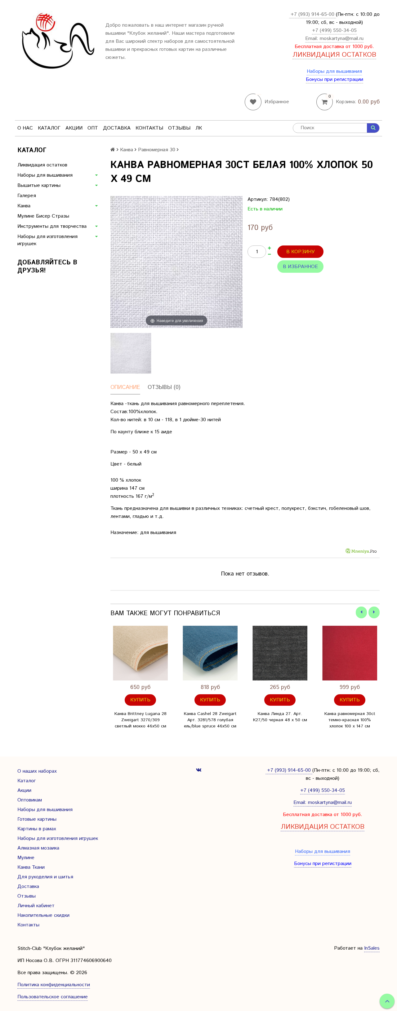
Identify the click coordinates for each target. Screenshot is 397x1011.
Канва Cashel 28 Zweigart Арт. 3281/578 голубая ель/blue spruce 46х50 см (210, 720)
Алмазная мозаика (38, 848)
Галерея (26, 195)
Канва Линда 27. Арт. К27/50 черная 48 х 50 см (280, 717)
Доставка (117, 128)
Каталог (49, 128)
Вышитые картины (38, 185)
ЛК (198, 128)
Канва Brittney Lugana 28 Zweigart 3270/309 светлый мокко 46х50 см (140, 720)
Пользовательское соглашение (52, 996)
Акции (74, 128)
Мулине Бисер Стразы (43, 216)
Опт (92, 128)
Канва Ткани (31, 867)
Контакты (149, 128)
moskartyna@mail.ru (342, 38)
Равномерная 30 (156, 149)
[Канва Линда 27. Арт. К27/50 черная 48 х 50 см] (279, 653)
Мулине (25, 857)
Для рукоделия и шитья (45, 877)
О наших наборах (37, 771)
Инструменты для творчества (52, 226)
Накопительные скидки (43, 915)
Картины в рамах (36, 828)
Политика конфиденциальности (53, 984)
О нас (25, 128)
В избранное (300, 266)
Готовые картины (36, 819)
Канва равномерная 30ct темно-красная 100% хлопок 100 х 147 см (349, 720)
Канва (23, 206)
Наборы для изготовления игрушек (47, 240)
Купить (140, 700)
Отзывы (179, 128)
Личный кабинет (36, 905)
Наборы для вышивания (334, 71)
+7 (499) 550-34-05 (334, 30)
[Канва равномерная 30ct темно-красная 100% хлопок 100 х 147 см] (349, 653)
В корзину (300, 251)
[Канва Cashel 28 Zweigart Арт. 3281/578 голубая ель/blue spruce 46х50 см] (210, 653)
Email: (312, 38)
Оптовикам (29, 800)
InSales (372, 948)
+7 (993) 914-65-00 (312, 14)
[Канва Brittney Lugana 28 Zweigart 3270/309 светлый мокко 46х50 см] (140, 653)
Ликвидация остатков (42, 165)
